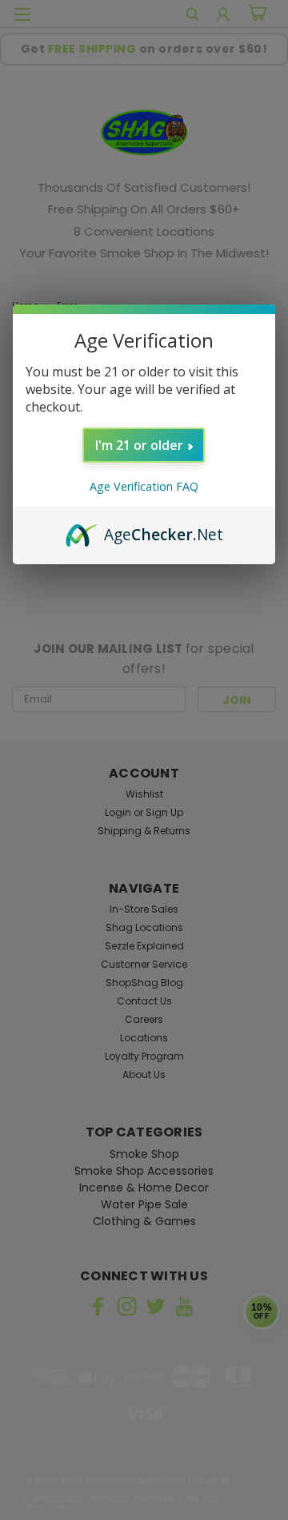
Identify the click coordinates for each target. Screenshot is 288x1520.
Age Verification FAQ (144, 486)
